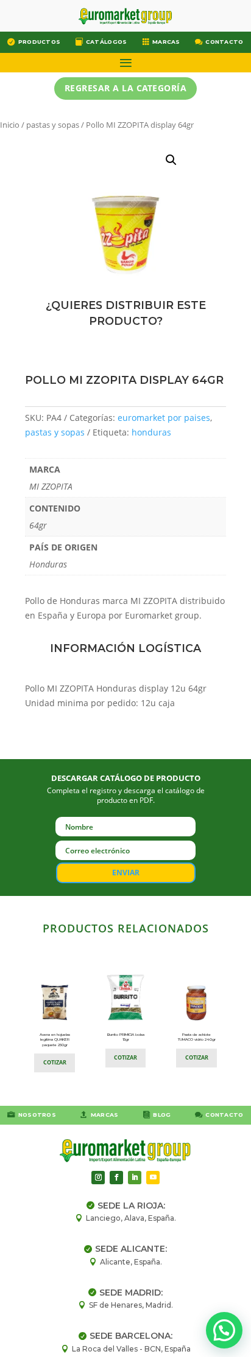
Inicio (9, 124)
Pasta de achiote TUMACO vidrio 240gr (197, 1037)
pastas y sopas (52, 124)
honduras (151, 432)
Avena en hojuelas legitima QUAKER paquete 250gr (55, 1039)
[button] (171, 160)
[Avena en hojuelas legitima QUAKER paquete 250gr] (54, 1020)
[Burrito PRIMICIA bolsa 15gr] (125, 1020)
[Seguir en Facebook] (116, 1177)
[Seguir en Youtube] (153, 1177)
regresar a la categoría (126, 88)
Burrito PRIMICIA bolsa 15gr (125, 1037)
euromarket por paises (164, 417)
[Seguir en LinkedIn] (134, 1177)
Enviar (126, 872)
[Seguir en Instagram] (98, 1177)
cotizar (54, 1062)
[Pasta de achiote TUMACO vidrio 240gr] (196, 1020)
